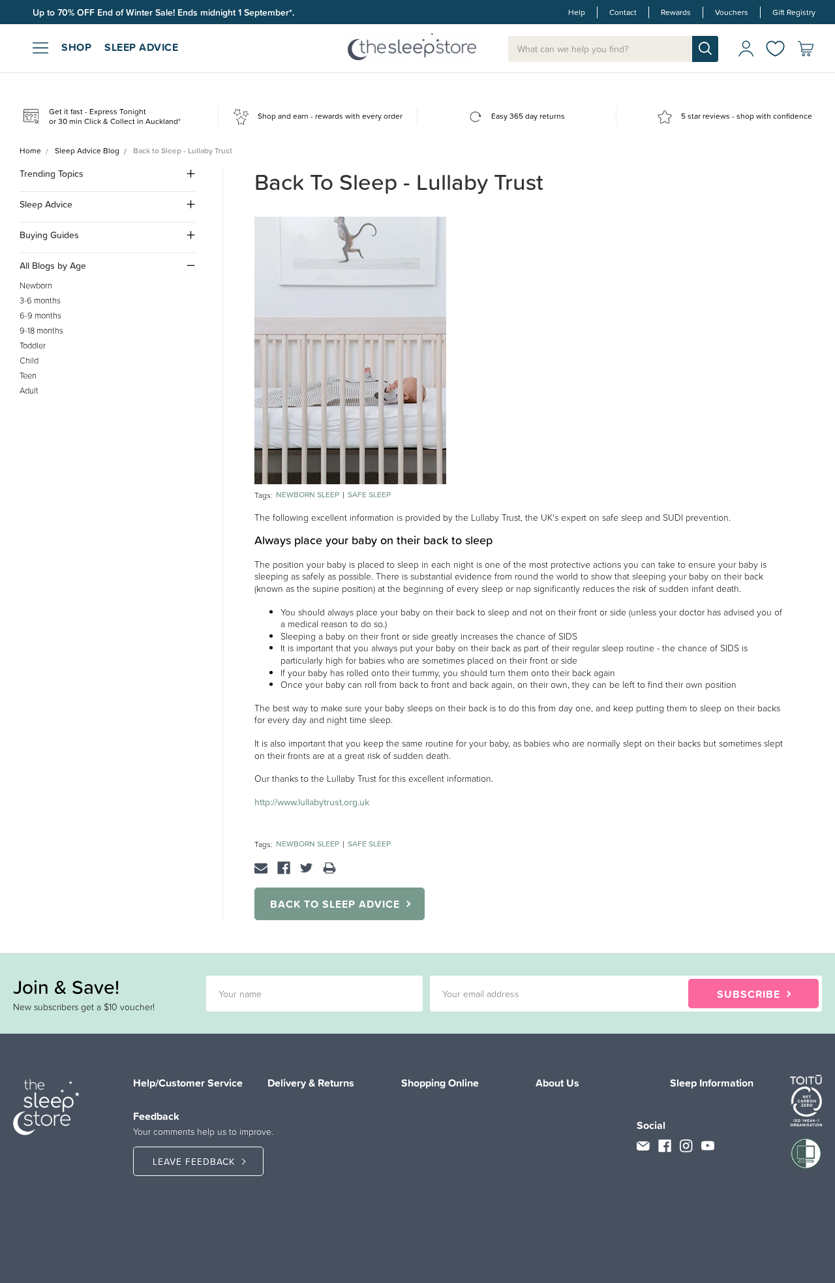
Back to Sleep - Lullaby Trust (398, 181)
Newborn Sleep (307, 495)
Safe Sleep (369, 495)
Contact (623, 12)
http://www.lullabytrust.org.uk (311, 802)
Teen (28, 375)
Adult (29, 390)
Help (576, 12)
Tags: (263, 495)
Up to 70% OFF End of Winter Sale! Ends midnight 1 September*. (163, 12)
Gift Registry (793, 12)
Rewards (676, 12)
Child (29, 360)
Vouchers (731, 12)
